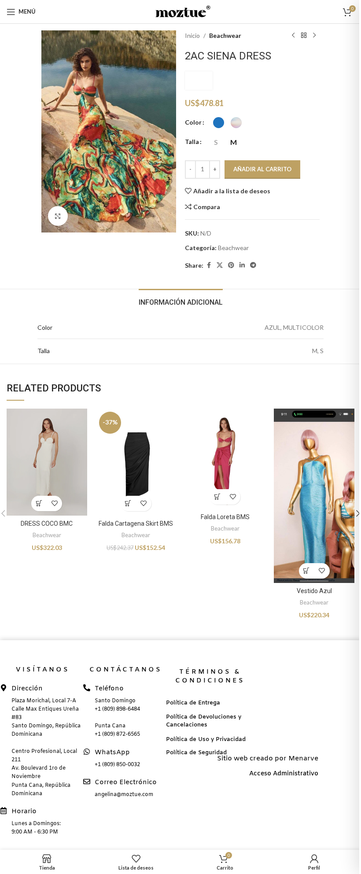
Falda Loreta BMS (225, 516)
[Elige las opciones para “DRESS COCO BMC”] (39, 503)
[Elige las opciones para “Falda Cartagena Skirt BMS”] (128, 503)
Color (193, 122)
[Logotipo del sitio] (180, 11)
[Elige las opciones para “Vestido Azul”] (306, 571)
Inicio (192, 35)
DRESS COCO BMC (47, 523)
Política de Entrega (193, 703)
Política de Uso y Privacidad (206, 739)
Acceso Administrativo (283, 774)
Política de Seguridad (196, 752)
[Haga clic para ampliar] (58, 216)
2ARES (198, 80)
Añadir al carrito (262, 169)
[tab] (181, 301)
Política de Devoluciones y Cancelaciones (203, 721)
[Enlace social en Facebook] (208, 265)
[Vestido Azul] (314, 496)
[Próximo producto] (314, 35)
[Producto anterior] (293, 35)
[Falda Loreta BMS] (225, 459)
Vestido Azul (314, 590)
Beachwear (225, 35)
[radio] (218, 122)
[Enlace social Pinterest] (231, 265)
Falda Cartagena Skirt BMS (136, 523)
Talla (192, 141)
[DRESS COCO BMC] (47, 462)
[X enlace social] (219, 265)
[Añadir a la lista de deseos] (54, 503)
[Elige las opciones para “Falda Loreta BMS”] (217, 497)
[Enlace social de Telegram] (253, 265)
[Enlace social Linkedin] (242, 265)
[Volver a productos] (303, 35)
